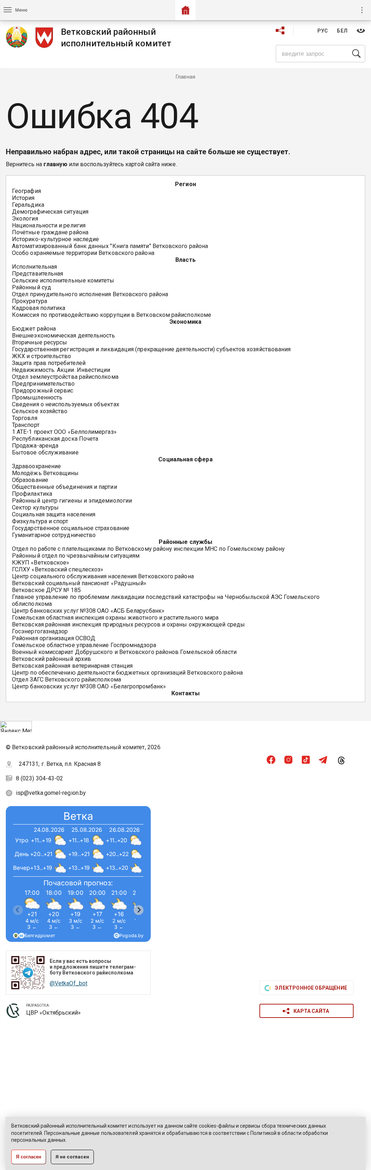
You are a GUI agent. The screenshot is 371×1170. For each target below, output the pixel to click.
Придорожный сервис (42, 390)
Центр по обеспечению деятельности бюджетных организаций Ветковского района (127, 672)
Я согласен (28, 1156)
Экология (25, 218)
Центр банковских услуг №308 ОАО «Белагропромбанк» (89, 686)
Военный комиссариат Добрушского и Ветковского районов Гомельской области (124, 652)
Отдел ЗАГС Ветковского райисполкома (66, 679)
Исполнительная (34, 266)
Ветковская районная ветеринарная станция (72, 665)
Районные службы (185, 541)
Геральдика (28, 204)
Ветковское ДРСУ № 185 (46, 590)
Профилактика (32, 493)
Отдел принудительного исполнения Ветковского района (90, 294)
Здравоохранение (36, 466)
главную (55, 164)
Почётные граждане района (50, 232)
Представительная (37, 273)
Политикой (263, 1133)
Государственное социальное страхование (70, 528)
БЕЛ (342, 31)
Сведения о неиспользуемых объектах (65, 404)
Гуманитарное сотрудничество (54, 535)
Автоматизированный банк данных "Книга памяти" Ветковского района (110, 246)
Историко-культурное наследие (55, 239)
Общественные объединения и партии (64, 486)
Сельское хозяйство (39, 411)
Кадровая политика (38, 308)
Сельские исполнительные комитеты (63, 280)
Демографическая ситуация (50, 211)
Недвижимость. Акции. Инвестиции (61, 369)
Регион (185, 184)
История (23, 197)
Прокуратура (29, 301)
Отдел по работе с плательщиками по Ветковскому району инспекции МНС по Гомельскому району (148, 548)
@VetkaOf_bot (68, 983)
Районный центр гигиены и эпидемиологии (72, 500)
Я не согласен (72, 1156)
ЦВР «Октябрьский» (53, 1012)
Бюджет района (34, 328)
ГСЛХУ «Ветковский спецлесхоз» (57, 569)
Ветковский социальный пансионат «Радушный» (79, 583)
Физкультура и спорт (40, 521)
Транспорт (25, 425)
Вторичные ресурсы (39, 342)
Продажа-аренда (35, 445)
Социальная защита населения (53, 514)
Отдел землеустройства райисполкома (65, 376)
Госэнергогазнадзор (40, 631)
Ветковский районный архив (51, 658)
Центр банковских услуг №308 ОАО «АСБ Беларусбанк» (88, 610)
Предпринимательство (43, 383)
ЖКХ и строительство (41, 356)
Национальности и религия (49, 225)
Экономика (185, 321)
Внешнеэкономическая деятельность (63, 335)
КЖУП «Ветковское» (40, 562)
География (26, 191)
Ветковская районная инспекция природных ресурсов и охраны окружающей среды (128, 624)
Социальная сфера (185, 459)
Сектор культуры (35, 507)
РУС (322, 31)
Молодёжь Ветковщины (45, 473)
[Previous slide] (18, 910)
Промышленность (37, 397)
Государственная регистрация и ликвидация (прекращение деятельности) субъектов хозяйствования (151, 349)
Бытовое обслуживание (45, 452)
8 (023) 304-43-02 (40, 778)
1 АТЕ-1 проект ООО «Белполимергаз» (64, 431)
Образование (30, 480)
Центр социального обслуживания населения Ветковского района (103, 576)
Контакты (185, 693)
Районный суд (31, 287)
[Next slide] (138, 910)
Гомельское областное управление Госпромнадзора (84, 645)
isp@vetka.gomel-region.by (51, 792)
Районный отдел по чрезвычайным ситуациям (75, 555)
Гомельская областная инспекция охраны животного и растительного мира (115, 617)
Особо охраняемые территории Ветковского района (83, 252)
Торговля (24, 418)
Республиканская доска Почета (55, 438)
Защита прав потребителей (49, 363)
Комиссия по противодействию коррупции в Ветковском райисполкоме (111, 314)
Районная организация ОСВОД (53, 638)
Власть (185, 259)
